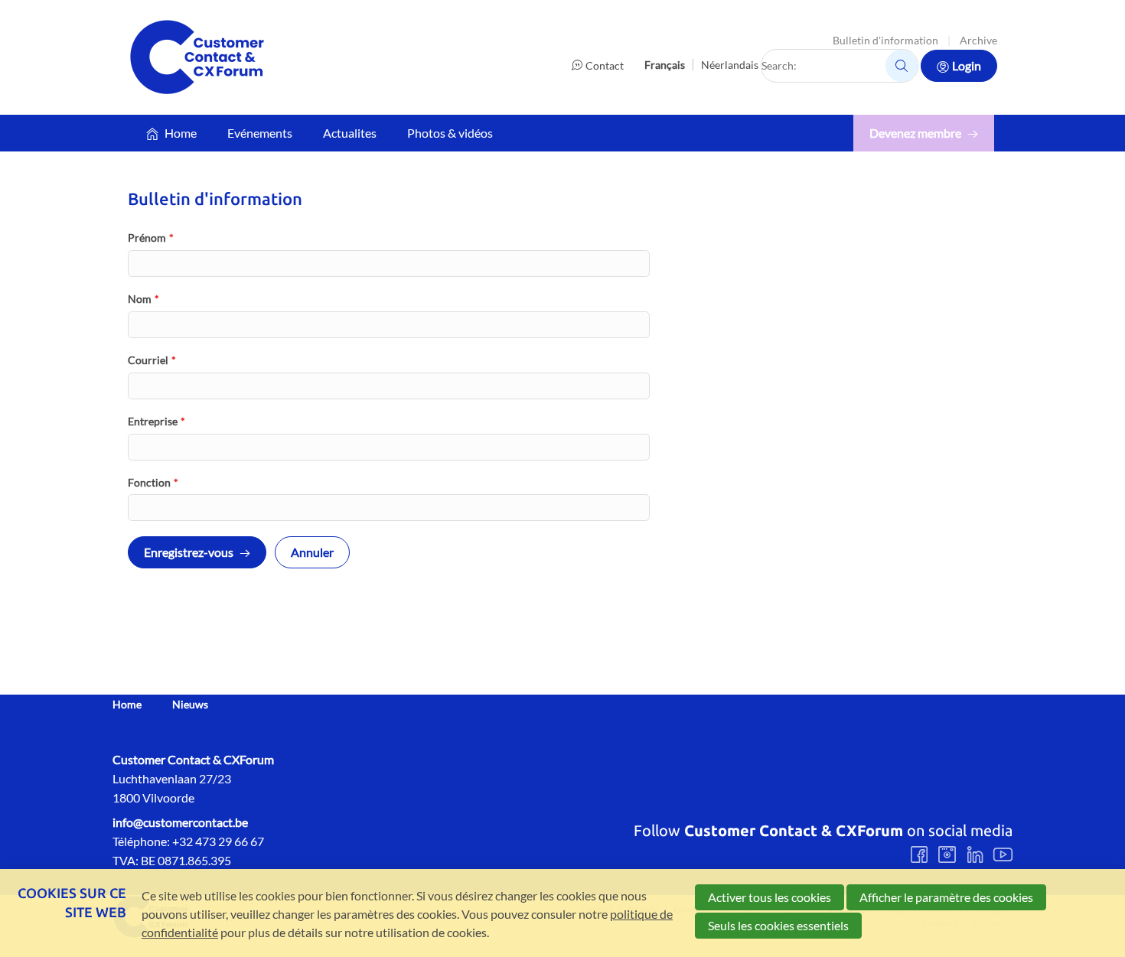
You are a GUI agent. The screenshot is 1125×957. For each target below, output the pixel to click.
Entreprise (156, 421)
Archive (978, 40)
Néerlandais (729, 64)
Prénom (151, 237)
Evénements (259, 132)
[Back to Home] (197, 57)
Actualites (350, 132)
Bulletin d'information (885, 40)
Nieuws (190, 704)
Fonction (153, 482)
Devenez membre (915, 132)
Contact (604, 65)
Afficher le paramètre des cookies (946, 897)
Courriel (152, 359)
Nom (143, 298)
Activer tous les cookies (769, 897)
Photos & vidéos (450, 132)
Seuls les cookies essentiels (778, 925)
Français (664, 64)
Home (181, 132)
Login (966, 65)
